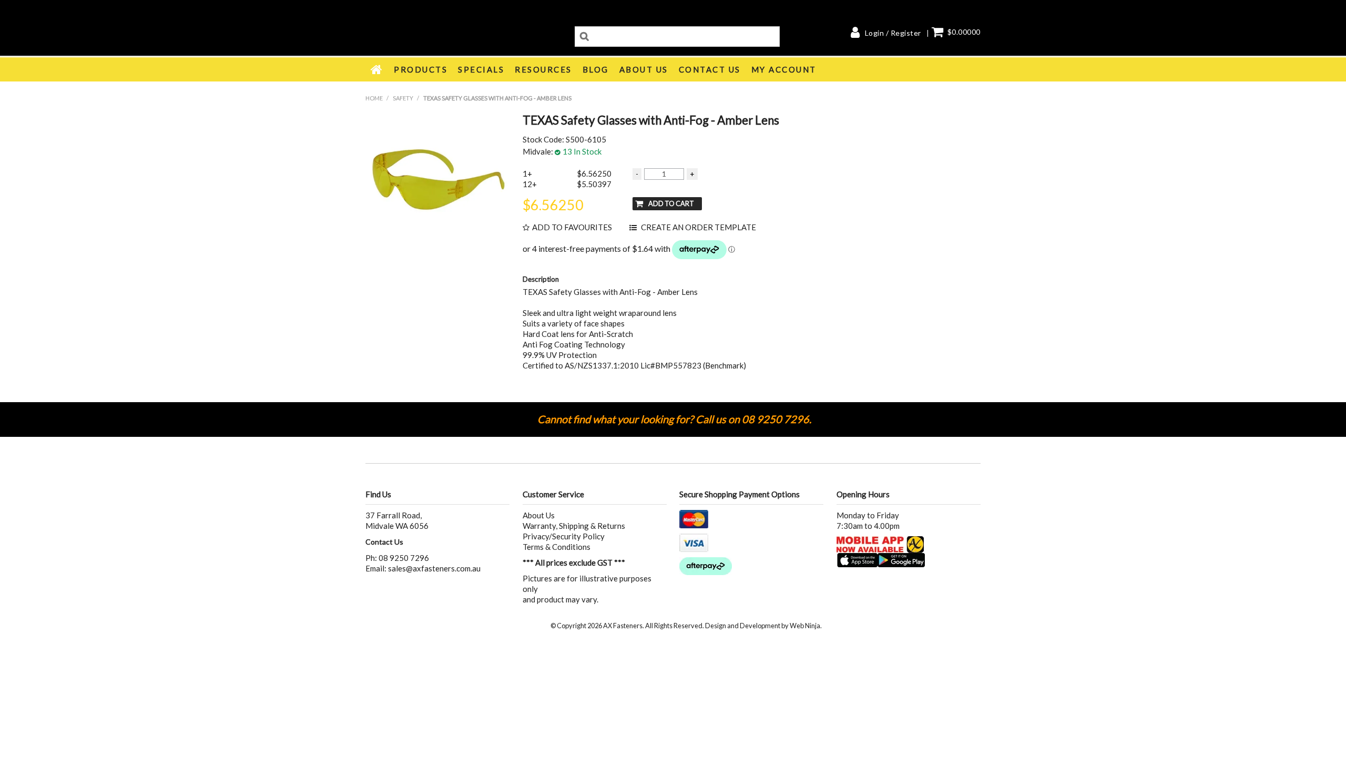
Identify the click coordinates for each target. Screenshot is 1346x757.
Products (420, 69)
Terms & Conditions (556, 546)
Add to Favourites (572, 227)
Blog (596, 69)
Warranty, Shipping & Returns (574, 525)
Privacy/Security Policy (564, 536)
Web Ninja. (806, 625)
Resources (543, 69)
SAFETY (403, 98)
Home (377, 69)
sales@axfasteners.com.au (434, 568)
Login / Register (893, 33)
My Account (784, 69)
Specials (481, 69)
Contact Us (710, 69)
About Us (643, 69)
